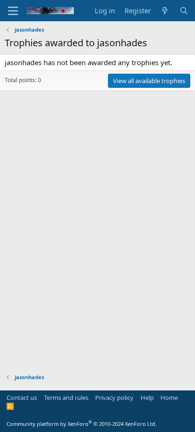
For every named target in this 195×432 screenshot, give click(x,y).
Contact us (22, 397)
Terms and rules (66, 397)
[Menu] (13, 10)
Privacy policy (114, 397)
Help (147, 397)
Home (169, 397)
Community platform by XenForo (82, 423)
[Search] (184, 10)
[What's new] (165, 10)
